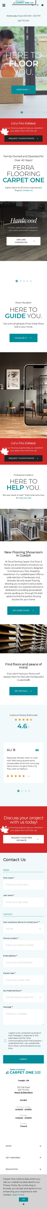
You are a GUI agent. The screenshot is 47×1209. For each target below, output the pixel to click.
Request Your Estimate (21, 138)
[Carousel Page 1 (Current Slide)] (22, 112)
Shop (8, 1146)
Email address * (10, 956)
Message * (8, 1007)
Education (12, 1169)
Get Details (21, 691)
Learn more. (18, 1195)
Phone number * (10, 938)
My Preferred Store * (12, 991)
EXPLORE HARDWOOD (21, 241)
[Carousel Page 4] (27, 281)
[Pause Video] (41, 112)
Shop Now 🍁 (23, 89)
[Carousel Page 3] (24, 281)
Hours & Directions (23, 1092)
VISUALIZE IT (21, 338)
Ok (23, 1199)
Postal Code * (9, 973)
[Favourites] (37, 5)
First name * (8, 878)
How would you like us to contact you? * (21, 922)
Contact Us (28, 190)
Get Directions (21, 610)
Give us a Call (25, 498)
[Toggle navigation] (3, 5)
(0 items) (42, 5)
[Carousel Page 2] (25, 112)
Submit (23, 1059)
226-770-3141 (23, 21)
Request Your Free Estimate (21, 839)
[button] (32, 5)
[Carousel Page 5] (30, 281)
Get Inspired (13, 1157)
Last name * (8, 895)
